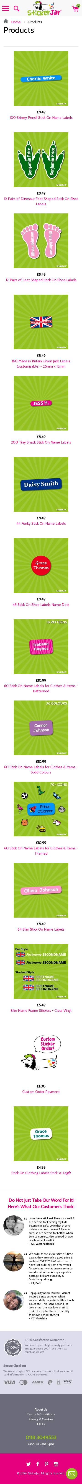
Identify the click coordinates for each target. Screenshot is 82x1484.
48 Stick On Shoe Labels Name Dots (41, 604)
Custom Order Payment (41, 1092)
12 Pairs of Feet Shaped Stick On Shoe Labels (41, 280)
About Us (41, 1409)
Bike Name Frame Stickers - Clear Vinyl (41, 1010)
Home (15, 22)
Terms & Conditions (41, 1414)
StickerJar (33, 1473)
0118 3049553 (41, 1437)
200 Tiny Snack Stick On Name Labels (41, 442)
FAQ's (41, 1424)
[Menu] (5, 8)
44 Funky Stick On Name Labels (41, 523)
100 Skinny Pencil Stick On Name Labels (41, 117)
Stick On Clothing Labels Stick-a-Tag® (41, 1173)
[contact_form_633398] (71, 1473)
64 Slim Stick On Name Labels (41, 929)
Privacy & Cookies (41, 1419)
